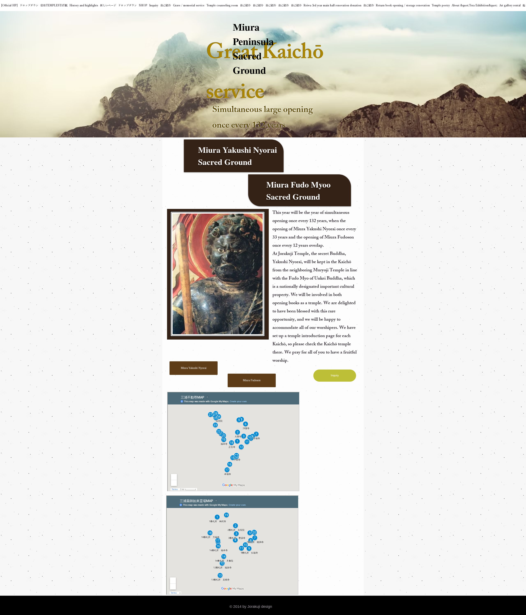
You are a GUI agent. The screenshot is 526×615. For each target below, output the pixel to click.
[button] (29, 5)
